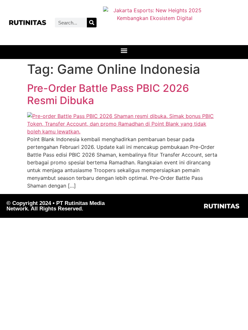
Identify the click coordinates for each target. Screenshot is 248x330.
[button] (124, 50)
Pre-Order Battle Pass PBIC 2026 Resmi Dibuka (108, 94)
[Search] (92, 22)
